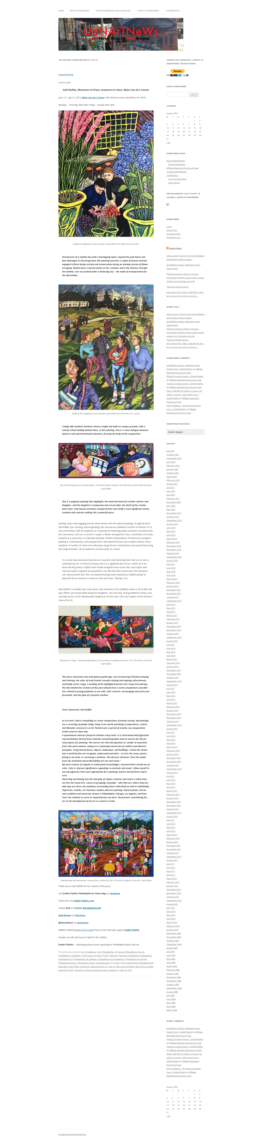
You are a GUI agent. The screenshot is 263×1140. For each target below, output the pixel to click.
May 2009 (171, 959)
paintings (112, 970)
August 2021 (172, 484)
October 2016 (173, 633)
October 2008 (173, 984)
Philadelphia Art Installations (111, 959)
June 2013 (171, 780)
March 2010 (172, 922)
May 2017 (171, 608)
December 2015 (174, 670)
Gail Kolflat (74, 966)
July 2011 (170, 864)
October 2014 (173, 721)
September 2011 (174, 856)
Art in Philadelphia (105, 952)
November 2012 (174, 805)
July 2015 (170, 688)
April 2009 (171, 962)
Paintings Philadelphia (129, 955)
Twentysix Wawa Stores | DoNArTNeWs (185, 383)
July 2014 (170, 732)
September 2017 (174, 600)
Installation (76, 955)
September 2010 (174, 900)
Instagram (82, 922)
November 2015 (174, 674)
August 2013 (172, 772)
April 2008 (171, 1006)
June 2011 (171, 867)
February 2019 (173, 542)
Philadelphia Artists (67, 963)
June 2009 (171, 955)
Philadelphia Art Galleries (85, 959)
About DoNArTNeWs (79, 10)
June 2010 (171, 911)
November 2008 (174, 981)
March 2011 (172, 878)
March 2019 (172, 538)
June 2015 (171, 692)
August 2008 (172, 991)
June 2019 (171, 527)
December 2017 (174, 590)
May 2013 (171, 783)
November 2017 (174, 593)
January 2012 (172, 842)
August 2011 (172, 860)
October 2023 (173, 454)
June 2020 (171, 505)
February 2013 (173, 794)
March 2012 (172, 834)
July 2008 (170, 995)
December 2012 (174, 801)
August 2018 (172, 560)
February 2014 (173, 750)
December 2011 (174, 845)
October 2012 (173, 809)
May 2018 (171, 571)
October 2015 (173, 677)
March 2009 (172, 966)
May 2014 (171, 739)
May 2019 (171, 531)
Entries (172, 230)
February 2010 (173, 926)
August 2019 (172, 524)
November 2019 (174, 513)
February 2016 (173, 663)
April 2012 (171, 831)
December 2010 (174, 889)
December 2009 (174, 933)
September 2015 (174, 681)
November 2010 (174, 893)
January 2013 (172, 798)
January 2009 (172, 973)
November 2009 (174, 937)
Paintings (113, 955)
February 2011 (173, 882)
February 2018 (173, 582)
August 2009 (172, 948)
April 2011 (171, 875)
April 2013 (171, 787)
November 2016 (174, 630)
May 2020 (171, 509)
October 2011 (173, 853)
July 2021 (170, 487)
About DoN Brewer (176, 164)
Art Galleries (90, 952)
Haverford (84, 966)
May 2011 (171, 871)
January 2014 (172, 754)
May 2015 (171, 695)
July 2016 (170, 644)
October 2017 (173, 597)
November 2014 (174, 717)
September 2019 (174, 520)
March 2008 (172, 1010)
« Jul (168, 142)
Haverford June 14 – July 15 (102, 966)
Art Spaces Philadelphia (126, 952)
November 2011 (174, 849)
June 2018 (171, 568)
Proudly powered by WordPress (72, 1134)
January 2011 (172, 886)
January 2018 (172, 586)
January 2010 (172, 929)
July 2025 (170, 451)
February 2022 (173, 480)
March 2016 (172, 659)
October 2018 (173, 553)
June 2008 (171, 999)
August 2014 (172, 728)
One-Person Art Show (92, 955)
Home (61, 10)
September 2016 (174, 637)
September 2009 (174, 944)
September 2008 (174, 988)
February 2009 (173, 970)
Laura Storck (174, 182)
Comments (174, 234)
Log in (169, 226)
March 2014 (172, 747)
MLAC (71, 970)
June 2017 (171, 604)
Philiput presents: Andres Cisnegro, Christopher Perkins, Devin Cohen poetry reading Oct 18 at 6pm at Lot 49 (185, 278)
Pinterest (80, 915)
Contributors (172, 10)
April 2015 (171, 699)
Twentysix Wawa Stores (178, 286)
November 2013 (174, 761)
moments (66, 74)
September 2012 (174, 812)
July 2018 (170, 564)
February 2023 (173, 465)
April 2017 (171, 611)
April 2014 (171, 743)
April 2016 (171, 655)
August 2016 (172, 641)
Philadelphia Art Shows (136, 959)
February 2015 (173, 706)
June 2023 (171, 462)
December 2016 (174, 626)
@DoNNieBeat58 (92, 908)
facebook (115, 893)
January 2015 (172, 710)
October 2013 (173, 765)
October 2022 (173, 473)
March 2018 (172, 579)
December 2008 (174, 977)
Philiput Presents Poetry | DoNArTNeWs (185, 376)
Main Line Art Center (93, 97)
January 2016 (172, 666)
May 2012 (171, 827)
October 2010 (173, 896)
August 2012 (172, 816)
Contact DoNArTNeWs (148, 10)
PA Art (105, 955)
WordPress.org (173, 237)
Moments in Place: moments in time (91, 970)
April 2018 (171, 575)
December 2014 (174, 714)
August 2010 (172, 904)
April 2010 (171, 918)
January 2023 (172, 469)
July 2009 (170, 951)
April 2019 (171, 535)
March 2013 (172, 790)
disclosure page (85, 930)
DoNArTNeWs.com (84, 900)
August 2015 (172, 685)
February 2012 (173, 838)
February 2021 (173, 498)
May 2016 (171, 652)
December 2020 (174, 502)
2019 (123, 963)
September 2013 (174, 769)
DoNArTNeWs (131, 930)
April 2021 (171, 494)
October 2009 (173, 940)
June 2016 (171, 648)
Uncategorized (102, 963)
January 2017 (172, 622)
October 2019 (173, 516)
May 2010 (171, 915)
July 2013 (170, 776)
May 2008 (171, 1002)
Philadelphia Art (65, 959)
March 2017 (172, 615)
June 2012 (171, 823)
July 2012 (170, 820)
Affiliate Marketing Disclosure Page (113, 10)
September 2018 (174, 557)
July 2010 (170, 907)
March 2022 (172, 476)
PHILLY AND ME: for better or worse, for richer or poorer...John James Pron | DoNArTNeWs (184, 395)
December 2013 (174, 758)
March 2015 (172, 703)
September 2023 (174, 458)
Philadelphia (146, 955)
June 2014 (171, 736)
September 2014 (174, 725)
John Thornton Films (177, 179)
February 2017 (173, 619)
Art (82, 952)
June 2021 (171, 491)
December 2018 (174, 546)
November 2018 (174, 549)
